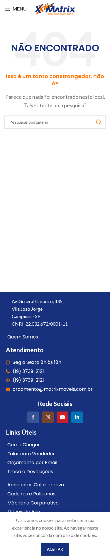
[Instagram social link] (48, 417)
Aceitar (55, 549)
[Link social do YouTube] (62, 417)
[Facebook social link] (33, 417)
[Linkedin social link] (77, 417)
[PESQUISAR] (99, 122)
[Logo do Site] (55, 8)
